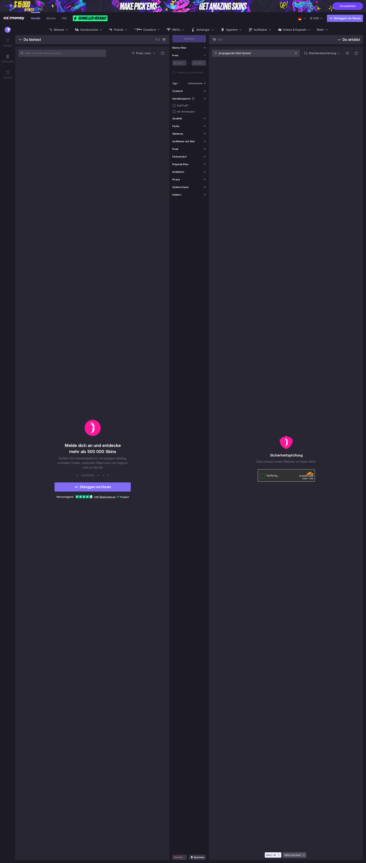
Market (51, 18)
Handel (35, 18)
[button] (162, 53)
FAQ (64, 18)
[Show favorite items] (347, 53)
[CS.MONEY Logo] (14, 18)
